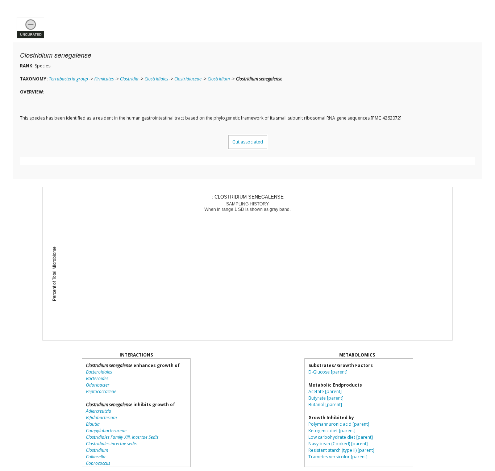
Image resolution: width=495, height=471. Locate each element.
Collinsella (95, 457)
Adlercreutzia (98, 411)
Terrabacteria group (68, 79)
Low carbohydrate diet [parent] (340, 437)
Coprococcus (98, 463)
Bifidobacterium (101, 417)
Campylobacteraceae (106, 431)
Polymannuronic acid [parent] (338, 424)
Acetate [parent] (325, 391)
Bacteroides (97, 378)
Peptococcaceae (101, 391)
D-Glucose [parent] (328, 372)
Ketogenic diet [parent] (331, 431)
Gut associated (247, 142)
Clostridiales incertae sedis (111, 444)
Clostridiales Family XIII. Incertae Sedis (122, 437)
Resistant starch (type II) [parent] (341, 450)
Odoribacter (97, 385)
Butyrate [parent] (326, 398)
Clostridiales (156, 79)
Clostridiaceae (187, 79)
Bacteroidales (99, 372)
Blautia (93, 424)
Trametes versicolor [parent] (337, 457)
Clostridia (129, 79)
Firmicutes (104, 79)
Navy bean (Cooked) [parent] (338, 444)
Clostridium (219, 79)
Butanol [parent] (325, 404)
